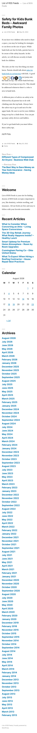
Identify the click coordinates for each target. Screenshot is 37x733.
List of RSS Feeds (10, 3)
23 (32, 304)
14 (23, 299)
